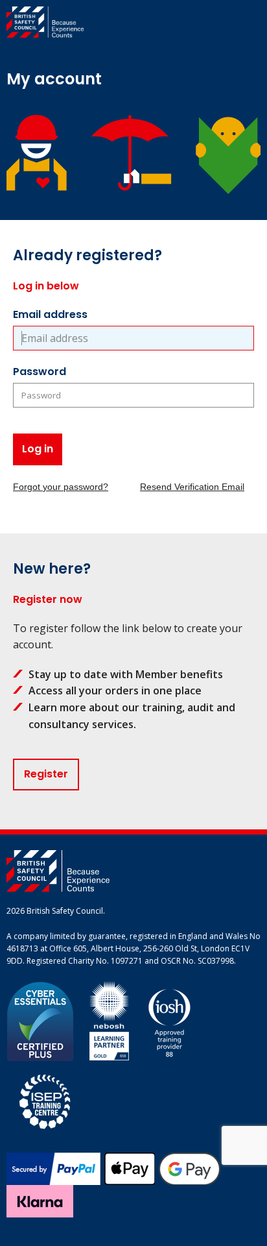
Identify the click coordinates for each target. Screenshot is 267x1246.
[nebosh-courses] (109, 1019)
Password (39, 371)
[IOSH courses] (169, 1019)
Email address (50, 314)
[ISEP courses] (45, 1099)
